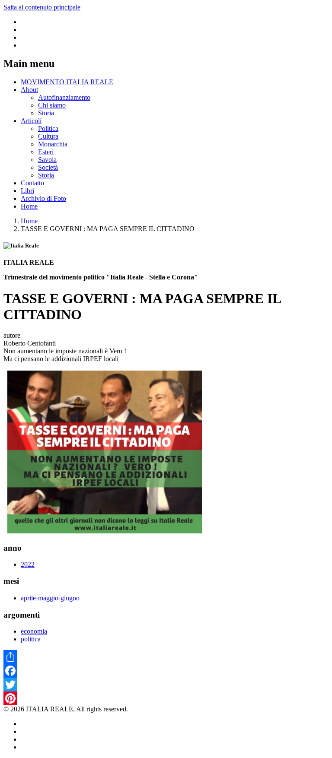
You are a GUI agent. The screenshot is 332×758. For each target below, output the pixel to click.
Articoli (31, 120)
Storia (46, 113)
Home (29, 206)
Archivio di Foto (43, 198)
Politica (48, 128)
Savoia (47, 159)
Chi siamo (52, 105)
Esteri (46, 151)
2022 (28, 564)
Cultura (48, 136)
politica (31, 639)
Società (48, 167)
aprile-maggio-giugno (50, 598)
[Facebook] (166, 671)
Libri (27, 190)
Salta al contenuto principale (41, 7)
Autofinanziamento (64, 97)
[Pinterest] (166, 698)
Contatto (32, 183)
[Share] (166, 657)
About (29, 89)
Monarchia (52, 144)
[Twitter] (166, 684)
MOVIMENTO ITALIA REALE (67, 82)
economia (34, 631)
